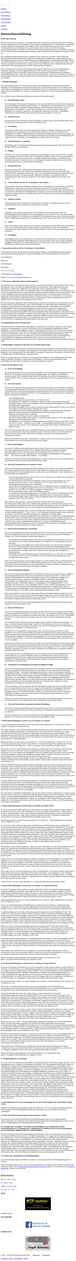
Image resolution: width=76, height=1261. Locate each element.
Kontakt (3, 25)
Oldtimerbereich (6, 19)
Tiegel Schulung (6, 22)
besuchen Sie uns (6, 1213)
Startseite (3, 9)
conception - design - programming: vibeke (14, 1258)
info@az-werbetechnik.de (14, 274)
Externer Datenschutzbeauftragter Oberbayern (32, 1166)
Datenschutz (46, 1255)
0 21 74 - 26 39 (11, 1186)
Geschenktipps (5, 15)
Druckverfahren (6, 12)
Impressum (4, 29)
